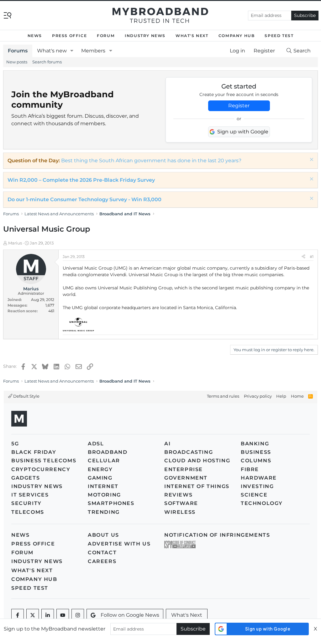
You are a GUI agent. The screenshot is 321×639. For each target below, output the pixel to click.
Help (281, 396)
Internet (103, 486)
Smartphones (111, 503)
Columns (256, 461)
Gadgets (25, 478)
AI (167, 444)
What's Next (192, 35)
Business (256, 452)
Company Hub (236, 35)
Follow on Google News (130, 615)
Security (26, 503)
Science (254, 495)
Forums (18, 51)
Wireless (180, 512)
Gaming (100, 478)
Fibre (250, 469)
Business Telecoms (43, 461)
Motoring (104, 495)
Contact (102, 553)
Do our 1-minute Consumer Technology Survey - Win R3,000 (84, 199)
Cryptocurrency (40, 469)
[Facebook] (17, 615)
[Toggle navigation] (8, 15)
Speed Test (279, 35)
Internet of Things (196, 486)
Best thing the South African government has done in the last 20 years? (151, 161)
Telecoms (27, 512)
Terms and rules (223, 396)
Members (93, 51)
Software (181, 503)
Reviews (178, 495)
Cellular (104, 461)
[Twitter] (32, 615)
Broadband (107, 452)
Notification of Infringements (217, 535)
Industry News (145, 35)
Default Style (25, 396)
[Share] (303, 256)
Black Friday (33, 452)
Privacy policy (258, 396)
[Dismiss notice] (310, 160)
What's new (52, 51)
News (35, 35)
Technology (262, 503)
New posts (16, 61)
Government (186, 478)
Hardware (259, 478)
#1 (311, 256)
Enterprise (183, 469)
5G (15, 444)
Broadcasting (188, 452)
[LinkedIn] (47, 615)
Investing (257, 486)
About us (103, 535)
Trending (104, 512)
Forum (106, 35)
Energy (100, 469)
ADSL (96, 444)
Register (239, 106)
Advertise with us (119, 544)
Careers (102, 561)
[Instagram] (77, 615)
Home (297, 396)
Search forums (47, 61)
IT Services (30, 495)
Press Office (69, 35)
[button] (71, 51)
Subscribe (305, 15)
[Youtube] (62, 615)
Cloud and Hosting (197, 461)
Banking (255, 444)
